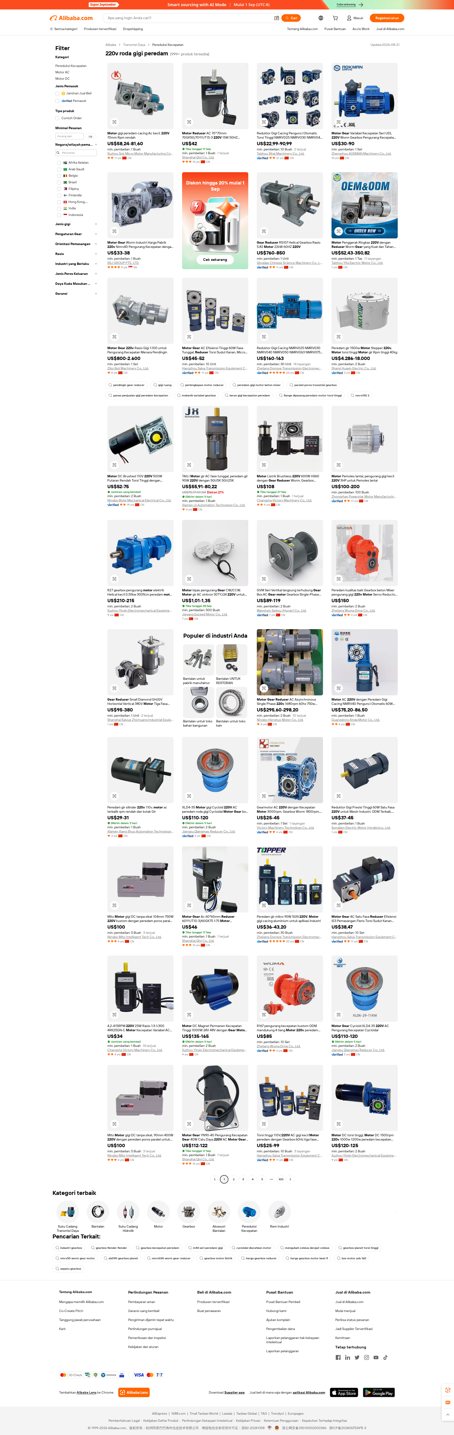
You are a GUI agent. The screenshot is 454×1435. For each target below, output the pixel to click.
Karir (62, 1329)
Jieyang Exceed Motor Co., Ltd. (204, 614)
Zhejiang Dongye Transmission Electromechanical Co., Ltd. (290, 368)
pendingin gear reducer (128, 385)
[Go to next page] (290, 1179)
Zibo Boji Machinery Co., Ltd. (128, 368)
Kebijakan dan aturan (143, 1347)
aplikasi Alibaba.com (309, 1392)
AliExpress (159, 1413)
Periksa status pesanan (352, 1320)
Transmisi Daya (134, 45)
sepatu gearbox (70, 1268)
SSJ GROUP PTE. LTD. (123, 263)
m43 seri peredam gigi (208, 1248)
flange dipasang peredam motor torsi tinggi (313, 395)
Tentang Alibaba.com (75, 1292)
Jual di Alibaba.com (349, 1302)
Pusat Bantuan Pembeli (283, 1302)
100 (281, 1179)
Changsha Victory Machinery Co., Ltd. (284, 500)
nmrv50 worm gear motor (77, 1258)
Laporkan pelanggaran (282, 1351)
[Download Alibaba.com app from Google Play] (379, 1392)
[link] (448, 1390)
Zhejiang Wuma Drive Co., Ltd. (353, 610)
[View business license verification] (269, 1428)
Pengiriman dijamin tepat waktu (151, 1320)
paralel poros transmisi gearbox (315, 385)
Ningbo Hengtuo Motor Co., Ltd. (280, 720)
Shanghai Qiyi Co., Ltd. (198, 157)
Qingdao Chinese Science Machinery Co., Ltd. (290, 263)
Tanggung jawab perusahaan (80, 1320)
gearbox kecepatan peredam (160, 1248)
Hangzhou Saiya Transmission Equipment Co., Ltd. (215, 368)
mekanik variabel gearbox (199, 395)
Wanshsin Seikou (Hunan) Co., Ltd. (281, 610)
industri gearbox (71, 1248)
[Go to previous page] (214, 1179)
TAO (264, 1413)
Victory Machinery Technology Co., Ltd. (285, 827)
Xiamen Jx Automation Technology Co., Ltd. (213, 505)
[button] (276, 18)
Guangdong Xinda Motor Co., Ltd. (356, 720)
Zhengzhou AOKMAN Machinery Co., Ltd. (361, 153)
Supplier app (234, 1392)
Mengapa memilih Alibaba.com (81, 1302)
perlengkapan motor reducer (204, 385)
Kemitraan (342, 1338)
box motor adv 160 (354, 1258)
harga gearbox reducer (261, 1258)
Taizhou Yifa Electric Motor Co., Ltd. (357, 263)
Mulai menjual (345, 1311)
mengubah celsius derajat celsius (307, 1248)
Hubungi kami (276, 1311)
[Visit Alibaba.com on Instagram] (366, 1357)
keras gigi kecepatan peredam (250, 395)
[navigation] (76, 612)
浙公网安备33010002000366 (304, 1428)
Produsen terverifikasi (213, 1302)
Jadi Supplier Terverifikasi (354, 1329)
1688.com (178, 1413)
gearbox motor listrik (218, 1258)
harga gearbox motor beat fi (309, 1258)
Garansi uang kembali (143, 1311)
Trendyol (277, 1413)
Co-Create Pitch (71, 1311)
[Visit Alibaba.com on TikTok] (385, 1357)
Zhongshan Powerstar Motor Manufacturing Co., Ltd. (365, 496)
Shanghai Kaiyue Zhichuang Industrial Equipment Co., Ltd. (140, 720)
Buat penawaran (209, 1311)
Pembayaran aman (141, 1302)
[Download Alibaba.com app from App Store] (344, 1392)
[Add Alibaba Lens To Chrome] (134, 1392)
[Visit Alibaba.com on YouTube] (376, 1357)
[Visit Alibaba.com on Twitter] (357, 1357)
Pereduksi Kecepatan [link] (167, 45)
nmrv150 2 (362, 395)
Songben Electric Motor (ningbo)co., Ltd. (361, 827)
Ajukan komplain (278, 1320)
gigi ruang (164, 385)
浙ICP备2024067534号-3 (347, 1428)
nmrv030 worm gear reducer (171, 1258)
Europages (296, 1413)
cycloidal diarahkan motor (253, 1248)
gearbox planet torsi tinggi (360, 1248)
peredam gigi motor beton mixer (259, 385)
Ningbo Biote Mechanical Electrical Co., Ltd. (139, 500)
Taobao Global (246, 1413)
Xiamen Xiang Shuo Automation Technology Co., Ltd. (140, 831)
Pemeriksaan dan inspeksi (147, 1338)
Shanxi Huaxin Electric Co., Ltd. (354, 368)
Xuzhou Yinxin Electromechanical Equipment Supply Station (140, 610)
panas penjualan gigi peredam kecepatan (140, 395)
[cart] (336, 19)
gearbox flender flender (111, 1248)
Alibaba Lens (86, 1392)
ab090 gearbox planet (123, 1258)
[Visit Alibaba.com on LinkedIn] (347, 1357)
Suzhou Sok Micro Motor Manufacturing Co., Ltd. (140, 153)
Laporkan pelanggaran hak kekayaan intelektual (292, 1340)
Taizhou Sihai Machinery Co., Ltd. (280, 153)
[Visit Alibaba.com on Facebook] (338, 1357)
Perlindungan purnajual (145, 1329)
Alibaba (110, 45)
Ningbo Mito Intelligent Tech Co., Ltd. (134, 937)
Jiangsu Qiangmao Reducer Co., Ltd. (208, 831)
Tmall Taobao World (204, 1413)
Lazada (227, 1413)
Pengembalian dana (280, 1329)
